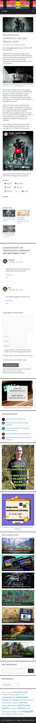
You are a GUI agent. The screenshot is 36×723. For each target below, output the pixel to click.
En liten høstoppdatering (18, 419)
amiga (25, 692)
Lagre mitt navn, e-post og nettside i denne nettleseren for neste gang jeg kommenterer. (18, 351)
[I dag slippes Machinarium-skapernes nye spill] (23, 213)
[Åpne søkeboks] (33, 11)
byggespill (17, 694)
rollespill (21, 708)
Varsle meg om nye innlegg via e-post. (15, 360)
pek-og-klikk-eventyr (9, 705)
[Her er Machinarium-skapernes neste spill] (9, 213)
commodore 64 (8, 697)
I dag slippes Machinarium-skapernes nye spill (22, 219)
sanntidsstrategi (6, 712)
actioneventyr (8, 692)
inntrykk (30, 700)
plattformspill (24, 705)
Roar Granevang (10, 433)
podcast (5, 708)
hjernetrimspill (23, 700)
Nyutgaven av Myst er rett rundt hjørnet (9, 234)
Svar (7, 277)
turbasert (9, 714)
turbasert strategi (18, 714)
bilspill (12, 694)
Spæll (18, 712)
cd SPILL (23, 694)
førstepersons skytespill (10, 700)
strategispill (27, 711)
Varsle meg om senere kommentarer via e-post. (18, 355)
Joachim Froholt (20, 45)
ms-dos (4, 702)
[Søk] (31, 671)
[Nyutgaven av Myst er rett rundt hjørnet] (9, 228)
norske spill (15, 702)
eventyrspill (22, 697)
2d (3, 692)
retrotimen (13, 708)
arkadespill (5, 694)
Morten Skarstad (10, 428)
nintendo (9, 702)
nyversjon (23, 702)
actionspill (17, 692)
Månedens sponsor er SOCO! (11, 527)
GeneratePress (30, 720)
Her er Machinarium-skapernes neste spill (9, 218)
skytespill (13, 712)
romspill (28, 708)
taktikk (3, 714)
